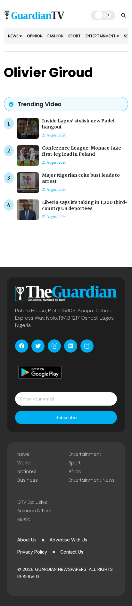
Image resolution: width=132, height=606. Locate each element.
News (14, 36)
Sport (74, 36)
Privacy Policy (32, 552)
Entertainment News (92, 480)
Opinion (35, 36)
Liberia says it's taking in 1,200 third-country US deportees (84, 205)
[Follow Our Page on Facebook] (21, 346)
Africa (75, 471)
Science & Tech (35, 511)
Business (27, 480)
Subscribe (66, 417)
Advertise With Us (68, 539)
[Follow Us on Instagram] (54, 346)
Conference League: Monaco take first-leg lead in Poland (81, 151)
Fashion (55, 36)
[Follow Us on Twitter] (38, 346)
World (23, 463)
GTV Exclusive (32, 502)
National (26, 471)
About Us (27, 539)
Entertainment (101, 36)
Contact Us (71, 552)
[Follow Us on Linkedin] (70, 346)
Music (23, 519)
